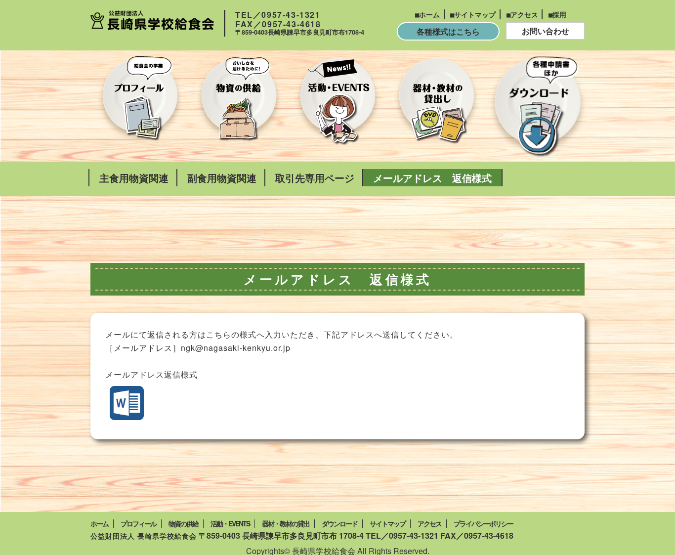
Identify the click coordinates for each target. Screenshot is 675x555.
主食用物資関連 (134, 178)
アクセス (524, 14)
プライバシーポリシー (483, 523)
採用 (559, 14)
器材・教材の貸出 (285, 523)
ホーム (429, 14)
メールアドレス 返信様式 (432, 178)
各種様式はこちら (448, 31)
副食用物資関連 (221, 178)
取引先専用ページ (314, 178)
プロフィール (138, 523)
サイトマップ (475, 14)
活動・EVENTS (230, 523)
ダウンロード (339, 523)
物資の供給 (183, 523)
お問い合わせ (545, 31)
